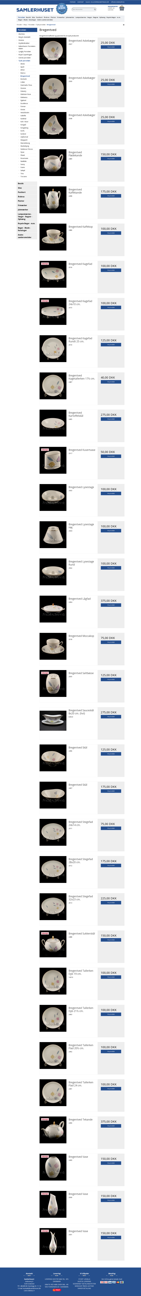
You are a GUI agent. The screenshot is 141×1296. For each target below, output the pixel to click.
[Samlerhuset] (43, 8)
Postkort (39, 17)
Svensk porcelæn (25, 58)
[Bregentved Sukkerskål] (53, 943)
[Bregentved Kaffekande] (53, 199)
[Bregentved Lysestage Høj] (53, 534)
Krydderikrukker (24, 43)
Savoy (22, 164)
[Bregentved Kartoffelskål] (53, 423)
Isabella (23, 115)
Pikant (22, 155)
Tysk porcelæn (24, 61)
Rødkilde (23, 161)
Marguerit (23, 140)
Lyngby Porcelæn (25, 51)
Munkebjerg (24, 146)
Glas (33, 17)
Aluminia (22, 34)
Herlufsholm (24, 112)
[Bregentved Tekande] (53, 1130)
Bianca (22, 73)
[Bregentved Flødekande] (53, 162)
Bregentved (25, 76)
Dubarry (23, 91)
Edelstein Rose (25, 94)
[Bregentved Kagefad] (53, 274)
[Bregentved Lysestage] (53, 497)
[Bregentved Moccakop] (53, 646)
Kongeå (23, 125)
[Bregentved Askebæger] (53, 51)
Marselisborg (25, 143)
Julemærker (70, 17)
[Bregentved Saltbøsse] (53, 683)
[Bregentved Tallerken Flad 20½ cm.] (53, 1055)
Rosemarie (24, 158)
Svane (22, 167)
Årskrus (46, 17)
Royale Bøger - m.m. (114, 17)
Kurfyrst (23, 134)
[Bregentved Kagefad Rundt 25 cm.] (53, 348)
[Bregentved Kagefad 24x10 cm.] (53, 311)
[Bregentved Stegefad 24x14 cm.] (53, 832)
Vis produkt (111, 47)
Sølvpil (22, 170)
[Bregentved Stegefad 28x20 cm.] (53, 869)
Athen (22, 70)
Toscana (23, 176)
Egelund (23, 100)
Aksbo (22, 64)
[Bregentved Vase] (53, 1167)
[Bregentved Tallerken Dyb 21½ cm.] (53, 1018)
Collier (22, 82)
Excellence (24, 103)
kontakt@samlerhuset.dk (32, 1288)
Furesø (22, 106)
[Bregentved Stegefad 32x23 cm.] (53, 906)
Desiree (21, 40)
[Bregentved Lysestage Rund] (53, 571)
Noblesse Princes (26, 149)
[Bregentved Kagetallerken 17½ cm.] (53, 385)
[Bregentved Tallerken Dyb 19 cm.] (53, 981)
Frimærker (61, 17)
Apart (22, 67)
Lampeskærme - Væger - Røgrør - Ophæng (90, 17)
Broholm (23, 79)
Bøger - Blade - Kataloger (27, 20)
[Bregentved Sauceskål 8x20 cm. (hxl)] (53, 720)
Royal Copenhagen (25, 55)
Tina (22, 173)
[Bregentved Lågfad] (53, 609)
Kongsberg (24, 128)
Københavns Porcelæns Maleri (27, 47)
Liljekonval (24, 137)
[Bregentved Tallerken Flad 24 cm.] (53, 1092)
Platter (53, 17)
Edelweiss (23, 97)
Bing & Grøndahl (24, 37)
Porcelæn (21, 17)
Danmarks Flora (26, 85)
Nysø (22, 152)
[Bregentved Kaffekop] (53, 237)
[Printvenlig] (123, 25)
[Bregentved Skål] (53, 757)
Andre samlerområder (45, 20)
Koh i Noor (24, 122)
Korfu (22, 131)
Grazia (22, 109)
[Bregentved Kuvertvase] (53, 460)
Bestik (28, 17)
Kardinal (23, 119)
